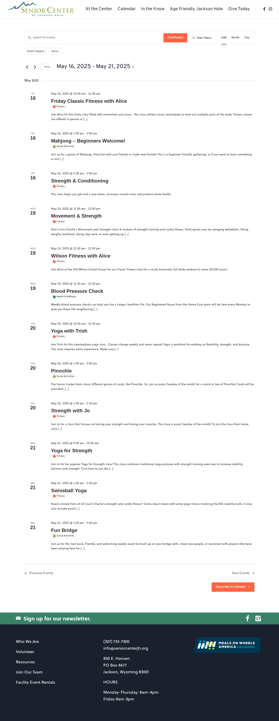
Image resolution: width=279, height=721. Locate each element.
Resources (25, 662)
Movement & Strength (76, 216)
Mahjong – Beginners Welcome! (88, 141)
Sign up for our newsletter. (57, 618)
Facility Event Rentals (35, 682)
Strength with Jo (70, 410)
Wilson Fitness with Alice (80, 256)
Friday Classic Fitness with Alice (89, 101)
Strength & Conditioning (79, 181)
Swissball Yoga (69, 490)
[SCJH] (41, 9)
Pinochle (61, 371)
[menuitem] (99, 9)
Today (47, 67)
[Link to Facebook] (264, 9)
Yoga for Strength (71, 450)
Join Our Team (29, 672)
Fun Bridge (64, 530)
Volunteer (25, 652)
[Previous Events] (27, 66)
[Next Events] (34, 66)
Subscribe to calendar (231, 587)
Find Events (175, 37)
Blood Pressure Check (77, 291)
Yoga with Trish (69, 331)
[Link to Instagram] (270, 9)
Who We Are (27, 641)
